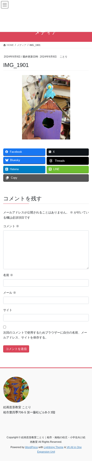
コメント (11, 226)
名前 (8, 275)
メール (9, 292)
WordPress (31, 447)
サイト (7, 310)
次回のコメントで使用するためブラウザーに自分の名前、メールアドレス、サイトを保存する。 (45, 335)
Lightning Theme (54, 447)
